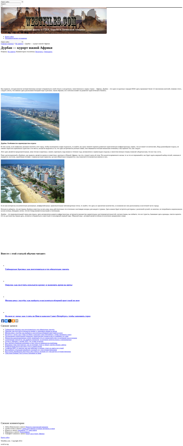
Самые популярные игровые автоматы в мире (38, 428)
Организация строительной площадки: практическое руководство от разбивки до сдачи (36, 336)
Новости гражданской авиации (37, 427)
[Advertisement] (31, 70)
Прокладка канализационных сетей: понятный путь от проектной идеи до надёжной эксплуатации (41, 338)
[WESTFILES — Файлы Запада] (54, 33)
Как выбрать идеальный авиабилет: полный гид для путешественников (31, 350)
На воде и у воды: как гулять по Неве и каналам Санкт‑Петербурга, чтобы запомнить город (47, 316)
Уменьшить (48, 52)
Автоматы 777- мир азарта (27, 430)
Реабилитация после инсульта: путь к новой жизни (23, 346)
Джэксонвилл (25, 432)
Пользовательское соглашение (16, 38)
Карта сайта (9, 37)
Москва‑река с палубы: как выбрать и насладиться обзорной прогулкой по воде (42, 300)
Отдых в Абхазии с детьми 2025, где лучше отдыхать (24, 341)
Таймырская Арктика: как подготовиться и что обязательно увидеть (37, 269)
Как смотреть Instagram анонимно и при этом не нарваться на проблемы (31, 343)
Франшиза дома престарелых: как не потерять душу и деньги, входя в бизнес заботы (35, 345)
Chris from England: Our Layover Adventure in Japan (23, 353)
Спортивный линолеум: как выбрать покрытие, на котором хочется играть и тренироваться (38, 340)
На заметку (19, 44)
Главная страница (7, 44)
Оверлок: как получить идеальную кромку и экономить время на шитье (38, 285)
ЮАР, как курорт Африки (35, 434)
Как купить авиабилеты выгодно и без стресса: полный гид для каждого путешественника (38, 351)
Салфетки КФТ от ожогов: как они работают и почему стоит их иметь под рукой (34, 348)
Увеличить (39, 52)
